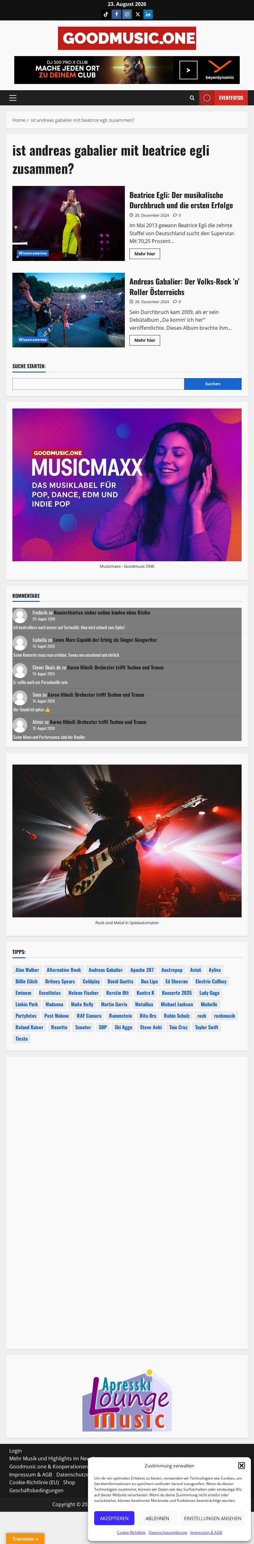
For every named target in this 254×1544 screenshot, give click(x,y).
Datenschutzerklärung (168, 1532)
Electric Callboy (210, 981)
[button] (242, 1465)
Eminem (23, 992)
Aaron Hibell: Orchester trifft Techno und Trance (115, 667)
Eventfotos (231, 97)
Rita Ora (148, 1015)
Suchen (213, 383)
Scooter (83, 1027)
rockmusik (224, 1015)
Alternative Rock (64, 969)
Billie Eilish (26, 981)
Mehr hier (147, 254)
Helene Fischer (83, 992)
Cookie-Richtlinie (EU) (34, 1482)
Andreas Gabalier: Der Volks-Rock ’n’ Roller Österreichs (68, 310)
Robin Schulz (177, 1015)
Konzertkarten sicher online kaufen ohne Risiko (102, 612)
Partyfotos (26, 1015)
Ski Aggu (123, 1027)
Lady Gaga (209, 992)
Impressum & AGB (206, 1532)
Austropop (171, 969)
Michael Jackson (177, 1004)
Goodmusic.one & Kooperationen (48, 1466)
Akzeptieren (114, 1518)
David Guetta (120, 981)
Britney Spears (60, 981)
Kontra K (145, 992)
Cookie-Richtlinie (131, 1532)
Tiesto (21, 1038)
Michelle (209, 1004)
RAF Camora (89, 1015)
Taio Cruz (178, 1027)
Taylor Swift (206, 1027)
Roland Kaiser (29, 1027)
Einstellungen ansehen (212, 1518)
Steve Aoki (151, 1027)
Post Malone (56, 1015)
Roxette (59, 1027)
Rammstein (120, 1015)
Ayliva (215, 969)
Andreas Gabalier (106, 969)
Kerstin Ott (117, 992)
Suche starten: (29, 366)
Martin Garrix (114, 1004)
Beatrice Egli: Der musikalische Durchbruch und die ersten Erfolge (68, 223)
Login (15, 1450)
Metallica (144, 1004)
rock (201, 1015)
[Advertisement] (127, 1139)
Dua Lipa (149, 981)
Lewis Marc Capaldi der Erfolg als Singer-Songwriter (105, 639)
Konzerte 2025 (177, 992)
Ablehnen (157, 1518)
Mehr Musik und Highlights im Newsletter (57, 1458)
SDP (103, 1027)
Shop (69, 1482)
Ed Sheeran (176, 981)
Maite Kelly (82, 1004)
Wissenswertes (33, 253)
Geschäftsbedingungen (36, 1490)
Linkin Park (26, 1004)
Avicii (195, 969)
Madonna (54, 1004)
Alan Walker (27, 969)
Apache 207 (142, 969)
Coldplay (91, 981)
